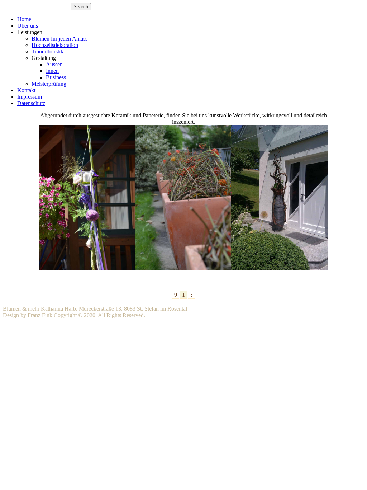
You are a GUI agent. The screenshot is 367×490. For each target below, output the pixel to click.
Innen (52, 71)
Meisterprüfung (49, 84)
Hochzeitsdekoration (55, 45)
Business (56, 77)
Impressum (29, 97)
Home (24, 19)
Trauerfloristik (47, 51)
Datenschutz (31, 103)
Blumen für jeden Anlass (59, 39)
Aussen (54, 64)
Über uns (27, 26)
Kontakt (26, 90)
